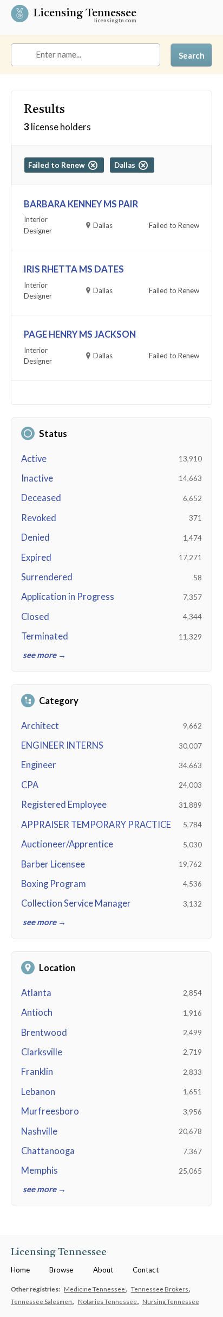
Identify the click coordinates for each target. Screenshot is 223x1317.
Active (34, 458)
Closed (35, 616)
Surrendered (47, 577)
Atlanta (36, 992)
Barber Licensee (53, 864)
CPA (29, 785)
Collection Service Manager (76, 903)
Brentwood (44, 1032)
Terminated (44, 636)
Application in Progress (67, 596)
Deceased (41, 497)
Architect (40, 725)
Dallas (126, 165)
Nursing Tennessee (170, 1301)
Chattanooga (48, 1150)
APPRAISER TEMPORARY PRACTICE (96, 824)
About (103, 1269)
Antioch (37, 1012)
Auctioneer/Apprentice (67, 844)
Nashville (39, 1131)
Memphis (39, 1170)
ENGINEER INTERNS (62, 745)
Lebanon (38, 1091)
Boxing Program (53, 883)
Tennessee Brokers (160, 1289)
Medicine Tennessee (95, 1289)
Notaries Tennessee (108, 1301)
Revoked (38, 517)
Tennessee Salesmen (42, 1301)
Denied (35, 537)
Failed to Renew (58, 165)
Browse (61, 1269)
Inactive (37, 478)
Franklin (37, 1071)
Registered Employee (64, 804)
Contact (146, 1269)
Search (192, 55)
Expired (36, 557)
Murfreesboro (50, 1111)
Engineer (38, 764)
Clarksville (41, 1052)
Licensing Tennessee (84, 14)
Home (20, 1269)
